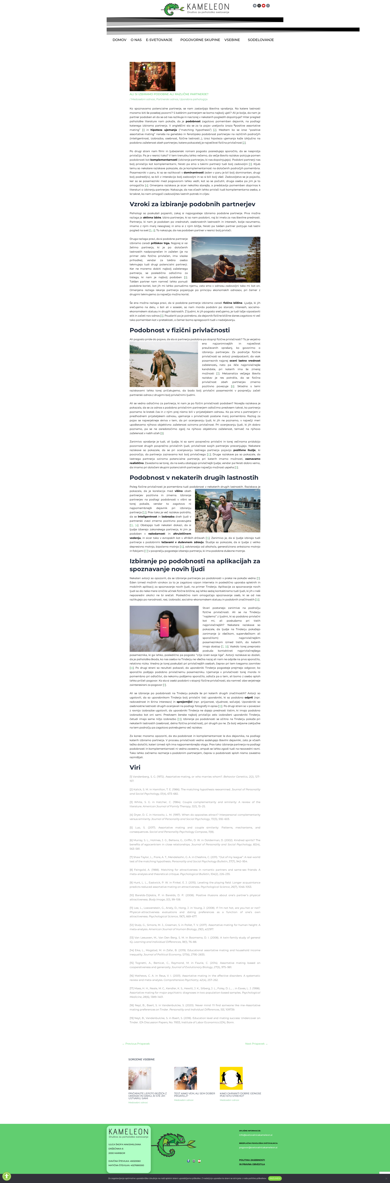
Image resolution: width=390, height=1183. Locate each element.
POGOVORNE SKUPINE (200, 40)
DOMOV (119, 40)
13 (131, 525)
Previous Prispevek (136, 1043)
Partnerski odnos (167, 99)
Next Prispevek (256, 1043)
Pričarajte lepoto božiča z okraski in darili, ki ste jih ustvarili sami (147, 1096)
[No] (386, 1178)
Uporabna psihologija (193, 99)
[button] (161, 40)
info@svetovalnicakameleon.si (255, 1135)
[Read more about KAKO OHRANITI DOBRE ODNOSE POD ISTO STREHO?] (231, 1078)
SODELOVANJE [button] (261, 40)
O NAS (136, 40)
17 (146, 550)
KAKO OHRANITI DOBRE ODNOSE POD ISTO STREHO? (240, 1094)
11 (236, 467)
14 (136, 525)
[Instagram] (194, 1161)
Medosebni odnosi (143, 99)
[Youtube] (199, 1161)
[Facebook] (188, 1161)
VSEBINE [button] (232, 40)
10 (209, 454)
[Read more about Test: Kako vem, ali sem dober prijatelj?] (185, 1078)
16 (182, 546)
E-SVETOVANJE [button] (159, 40)
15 (207, 537)
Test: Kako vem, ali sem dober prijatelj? (194, 1094)
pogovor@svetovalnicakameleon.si (258, 1147)
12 (144, 512)
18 (257, 599)
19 (179, 719)
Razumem (275, 1178)
